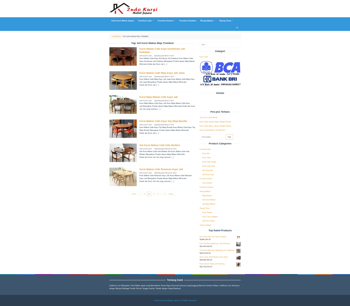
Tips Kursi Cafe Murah (208, 117)
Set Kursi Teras (208, 220)
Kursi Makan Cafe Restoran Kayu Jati (161, 169)
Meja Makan (207, 195)
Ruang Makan (205, 191)
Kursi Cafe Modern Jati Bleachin (212, 130)
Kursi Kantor (207, 182)
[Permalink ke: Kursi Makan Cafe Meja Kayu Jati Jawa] (123, 80)
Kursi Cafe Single (209, 161)
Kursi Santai (207, 212)
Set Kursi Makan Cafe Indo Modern (159, 145)
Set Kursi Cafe (208, 174)
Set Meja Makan (208, 204)
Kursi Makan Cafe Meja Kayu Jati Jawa (162, 73)
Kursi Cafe (204, 56)
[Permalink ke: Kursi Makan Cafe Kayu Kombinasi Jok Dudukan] (123, 56)
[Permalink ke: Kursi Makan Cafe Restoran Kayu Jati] (123, 176)
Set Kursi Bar (207, 170)
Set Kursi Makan (209, 199)
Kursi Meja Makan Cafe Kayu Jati (158, 97)
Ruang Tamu (205, 208)
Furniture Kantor (206, 178)
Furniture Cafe (205, 149)
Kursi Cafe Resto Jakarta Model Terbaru (215, 126)
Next (170, 194)
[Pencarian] (237, 27)
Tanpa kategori (205, 225)
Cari (229, 136)
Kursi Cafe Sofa (208, 166)
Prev (134, 194)
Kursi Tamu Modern (210, 216)
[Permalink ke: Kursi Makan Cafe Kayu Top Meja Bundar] (123, 128)
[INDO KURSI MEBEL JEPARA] (133, 8)
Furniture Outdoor (206, 187)
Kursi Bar (206, 153)
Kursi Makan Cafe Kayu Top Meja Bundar (163, 121)
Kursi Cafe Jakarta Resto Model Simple (215, 121)
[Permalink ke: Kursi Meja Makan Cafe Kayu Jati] (123, 104)
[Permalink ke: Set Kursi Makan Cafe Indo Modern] (123, 152)
